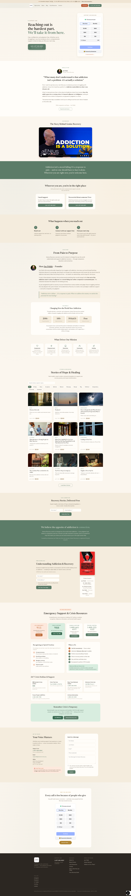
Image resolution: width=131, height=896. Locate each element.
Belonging (68, 386)
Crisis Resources (53, 5)
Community (31, 389)
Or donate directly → (90, 54)
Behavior (62, 386)
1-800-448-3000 (72, 685)
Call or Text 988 (56, 633)
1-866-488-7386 (36, 697)
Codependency (95, 386)
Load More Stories (65, 485)
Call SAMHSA (74, 636)
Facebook (36, 880)
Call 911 (39, 634)
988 (76, 1)
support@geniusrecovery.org (39, 756)
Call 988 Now (58, 717)
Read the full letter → (65, 109)
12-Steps (35, 386)
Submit (71, 772)
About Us (71, 860)
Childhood (87, 386)
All (29, 386)
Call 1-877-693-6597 (95, 5)
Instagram (36, 878)
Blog (47, 5)
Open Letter (37, 5)
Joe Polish (48, 267)
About (43, 5)
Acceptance (47, 386)
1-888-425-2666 (72, 697)
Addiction (55, 386)
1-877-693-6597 (37, 750)
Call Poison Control (92, 634)
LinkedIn (36, 886)
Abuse (41, 386)
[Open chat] (128, 893)
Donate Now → (65, 842)
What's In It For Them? (89, 864)
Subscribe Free (65, 514)
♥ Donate (84, 5)
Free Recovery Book (74, 872)
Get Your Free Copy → (43, 587)
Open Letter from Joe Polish (74, 869)
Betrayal (75, 386)
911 (52, 1)
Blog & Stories (72, 862)
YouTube (36, 884)
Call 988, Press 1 (89, 684)
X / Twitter (36, 882)
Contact (60, 5)
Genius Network (88, 862)
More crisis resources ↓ (87, 1)
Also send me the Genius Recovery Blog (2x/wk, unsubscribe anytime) (48, 583)
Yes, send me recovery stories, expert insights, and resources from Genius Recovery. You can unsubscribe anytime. (81, 767)
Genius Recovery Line (71, 717)
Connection (39, 389)
